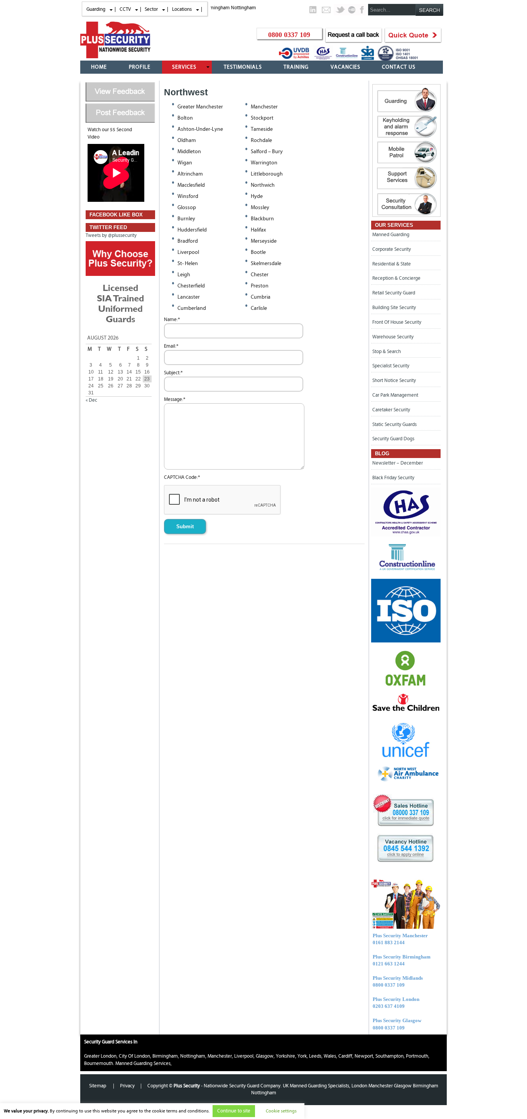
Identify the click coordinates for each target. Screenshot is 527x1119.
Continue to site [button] (233, 1111)
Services (184, 67)
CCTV (125, 9)
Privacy (127, 1086)
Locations (182, 9)
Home (99, 67)
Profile (139, 67)
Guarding (95, 9)
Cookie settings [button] (281, 1111)
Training (296, 67)
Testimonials (243, 67)
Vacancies (345, 67)
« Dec (91, 400)
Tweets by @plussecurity (111, 235)
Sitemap (98, 1086)
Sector (151, 9)
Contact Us (399, 67)
